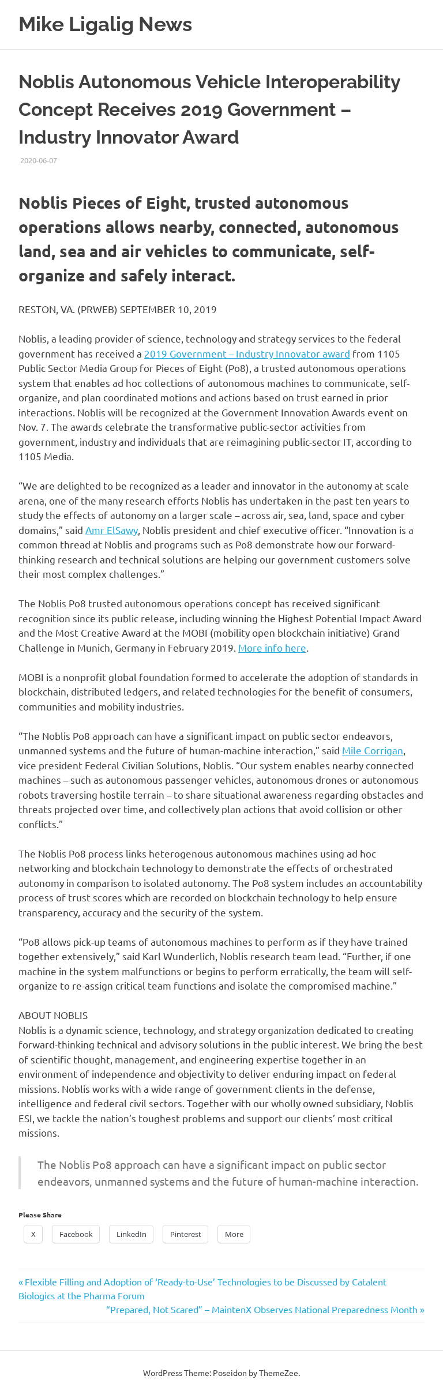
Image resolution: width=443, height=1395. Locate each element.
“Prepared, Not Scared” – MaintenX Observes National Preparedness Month (262, 1309)
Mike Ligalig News (105, 24)
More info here (272, 647)
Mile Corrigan (372, 750)
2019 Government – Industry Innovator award (247, 353)
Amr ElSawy (111, 530)
